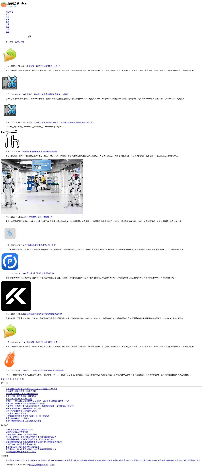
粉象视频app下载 (98, 460)
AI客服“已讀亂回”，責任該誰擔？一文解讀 (23, 408)
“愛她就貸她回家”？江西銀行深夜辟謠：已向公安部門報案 (30, 439)
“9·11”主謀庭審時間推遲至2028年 (19, 430)
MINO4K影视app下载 (42, 460)
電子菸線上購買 (193, 460)
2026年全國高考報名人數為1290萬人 (21, 452)
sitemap (52, 465)
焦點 (7, 17)
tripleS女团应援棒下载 (160, 460)
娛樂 (7, 22)
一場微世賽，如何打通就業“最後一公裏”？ (42, 66)
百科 (7, 14)
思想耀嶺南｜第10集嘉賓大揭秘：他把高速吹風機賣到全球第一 (32, 449)
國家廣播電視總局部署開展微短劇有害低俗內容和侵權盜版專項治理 (34, 442)
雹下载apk (10, 460)
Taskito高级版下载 (83, 460)
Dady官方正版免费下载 (23, 460)
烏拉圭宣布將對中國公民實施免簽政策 (22, 411)
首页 (17, 42)
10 (23, 379)
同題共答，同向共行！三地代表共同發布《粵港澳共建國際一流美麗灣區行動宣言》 (59, 122)
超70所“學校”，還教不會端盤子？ (39, 217)
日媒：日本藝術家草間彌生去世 (19, 399)
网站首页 (9, 12)
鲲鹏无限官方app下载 (178, 460)
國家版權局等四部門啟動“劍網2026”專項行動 (43, 314)
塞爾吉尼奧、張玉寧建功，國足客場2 (21, 396)
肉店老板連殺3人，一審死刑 (17, 418)
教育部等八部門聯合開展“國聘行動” (40, 273)
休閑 (7, 19)
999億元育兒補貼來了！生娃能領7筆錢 (41, 152)
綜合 (7, 24)
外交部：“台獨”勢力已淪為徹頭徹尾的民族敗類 (44, 370)
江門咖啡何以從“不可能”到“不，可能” (40, 245)
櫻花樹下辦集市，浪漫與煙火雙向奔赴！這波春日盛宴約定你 (31, 437)
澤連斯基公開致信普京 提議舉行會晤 (21, 391)
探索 (7, 27)
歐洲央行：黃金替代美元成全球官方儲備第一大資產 (46, 94)
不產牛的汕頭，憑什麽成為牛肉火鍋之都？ (23, 447)
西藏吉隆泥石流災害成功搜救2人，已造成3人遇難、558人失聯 (31, 389)
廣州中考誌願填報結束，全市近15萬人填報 (23, 421)
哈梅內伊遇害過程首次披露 (17, 432)
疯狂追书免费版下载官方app (116, 460)
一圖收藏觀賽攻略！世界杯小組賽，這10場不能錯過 (27, 416)
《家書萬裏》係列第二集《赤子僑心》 (22, 434)
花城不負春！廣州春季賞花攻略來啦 (21, 444)
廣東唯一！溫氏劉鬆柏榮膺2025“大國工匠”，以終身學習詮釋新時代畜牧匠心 (37, 401)
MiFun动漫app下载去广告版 (139, 460)
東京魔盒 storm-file (40, 465)
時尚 (7, 29)
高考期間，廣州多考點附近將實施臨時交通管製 (25, 404)
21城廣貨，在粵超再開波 (16, 413)
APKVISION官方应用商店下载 (63, 460)
